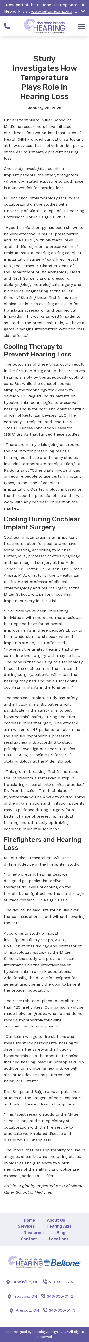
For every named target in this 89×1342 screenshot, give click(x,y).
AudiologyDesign (45, 1332)
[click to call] (7, 26)
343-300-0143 (62, 1310)
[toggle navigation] (81, 26)
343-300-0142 (60, 1296)
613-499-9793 (61, 1281)
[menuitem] (29, 1220)
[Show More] (83, 11)
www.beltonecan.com (51, 11)
